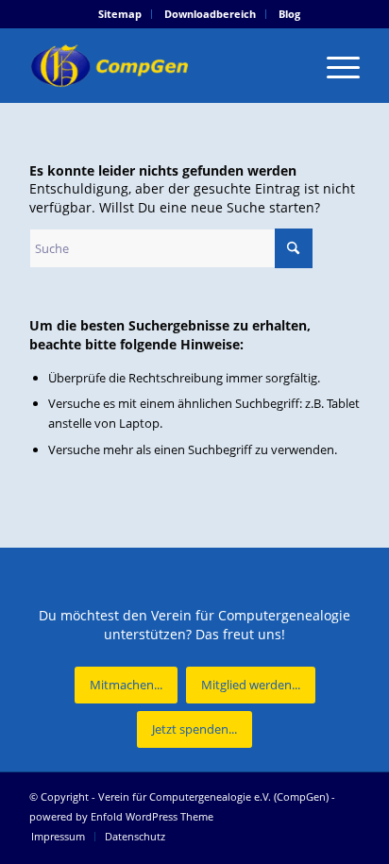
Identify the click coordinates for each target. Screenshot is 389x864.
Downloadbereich (210, 14)
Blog (289, 14)
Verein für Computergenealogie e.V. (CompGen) (213, 796)
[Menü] (334, 65)
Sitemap (120, 14)
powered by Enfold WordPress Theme (121, 816)
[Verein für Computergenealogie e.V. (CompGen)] (161, 65)
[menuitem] (120, 14)
